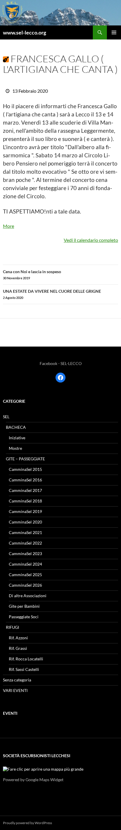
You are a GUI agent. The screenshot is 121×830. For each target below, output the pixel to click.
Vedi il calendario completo (91, 240)
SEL (6, 416)
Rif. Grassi (18, 648)
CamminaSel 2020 (25, 521)
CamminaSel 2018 (25, 500)
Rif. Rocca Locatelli (26, 658)
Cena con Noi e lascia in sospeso (32, 274)
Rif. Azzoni (18, 637)
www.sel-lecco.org (24, 32)
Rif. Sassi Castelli (24, 669)
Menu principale (114, 32)
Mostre (15, 448)
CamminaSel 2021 (25, 532)
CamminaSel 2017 (25, 490)
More (8, 226)
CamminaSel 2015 (25, 469)
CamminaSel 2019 (25, 511)
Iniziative (17, 437)
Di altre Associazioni (27, 595)
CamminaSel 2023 (25, 553)
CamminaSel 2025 (25, 574)
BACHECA (16, 427)
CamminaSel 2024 (25, 564)
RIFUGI (12, 627)
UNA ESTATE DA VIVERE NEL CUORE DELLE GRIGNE (52, 294)
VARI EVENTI (15, 690)
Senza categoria (17, 679)
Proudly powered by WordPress (27, 823)
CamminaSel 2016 (25, 479)
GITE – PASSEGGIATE (25, 458)
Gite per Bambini (24, 606)
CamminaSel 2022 (25, 542)
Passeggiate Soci (23, 616)
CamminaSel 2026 (25, 585)
